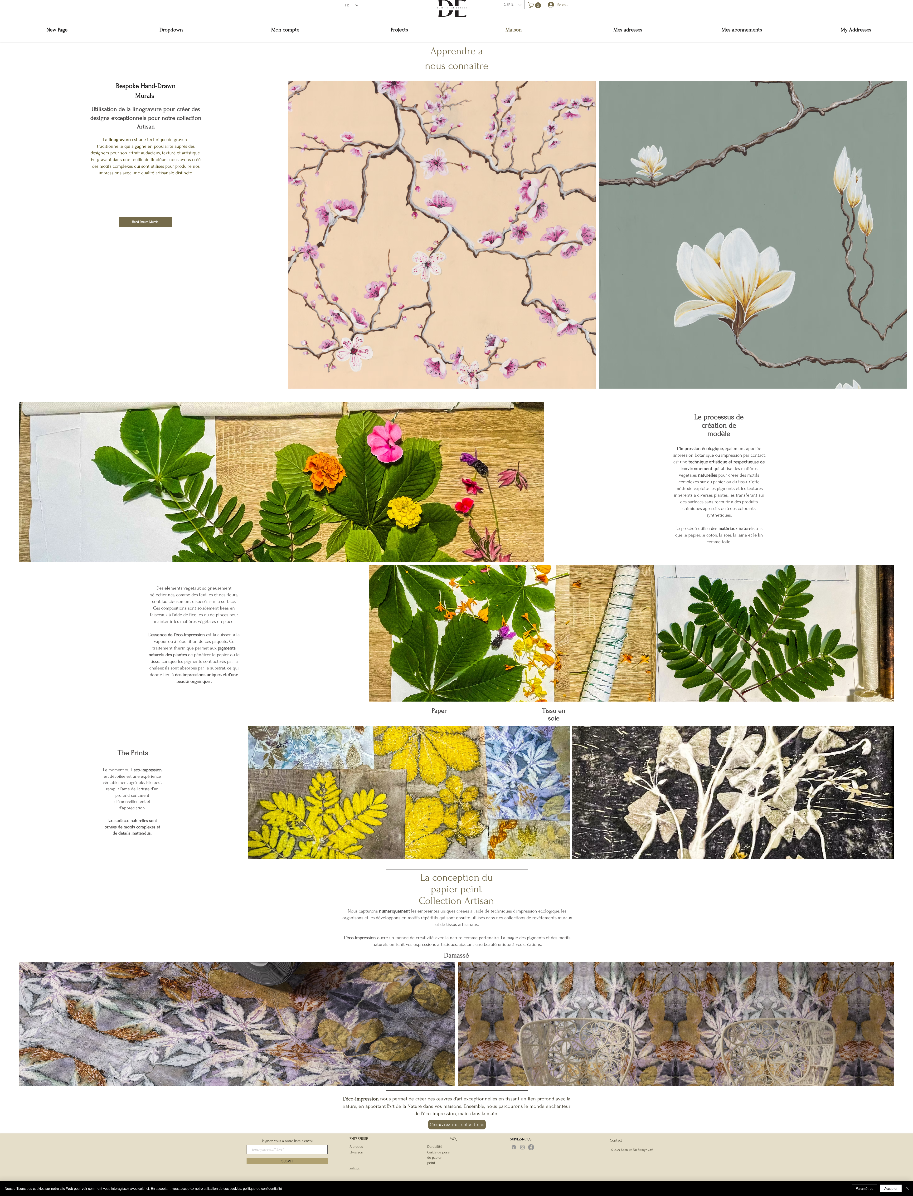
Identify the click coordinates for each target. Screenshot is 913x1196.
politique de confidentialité (262, 1188)
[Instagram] (522, 1147)
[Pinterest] (514, 1147)
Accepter (891, 1188)
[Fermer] (907, 1188)
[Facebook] (531, 1147)
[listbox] (513, 4)
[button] (513, 4)
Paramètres (864, 1188)
